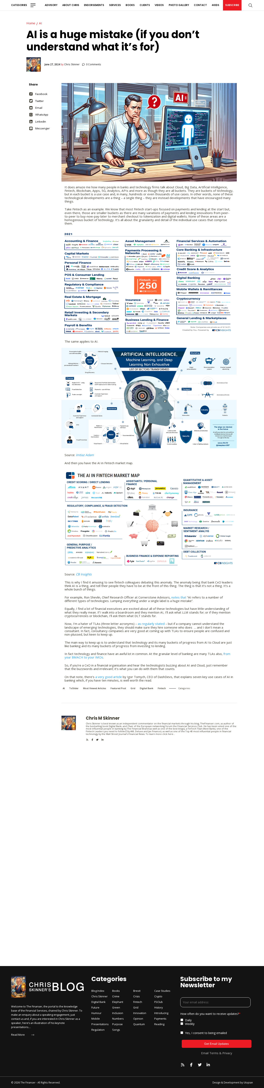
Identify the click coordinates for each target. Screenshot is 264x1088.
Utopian (248, 1082)
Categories (19, 5)
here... (171, 733)
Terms (213, 1053)
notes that (178, 597)
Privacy (227, 1053)
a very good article (108, 677)
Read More (18, 1034)
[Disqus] (149, 792)
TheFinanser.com (209, 723)
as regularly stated (151, 624)
